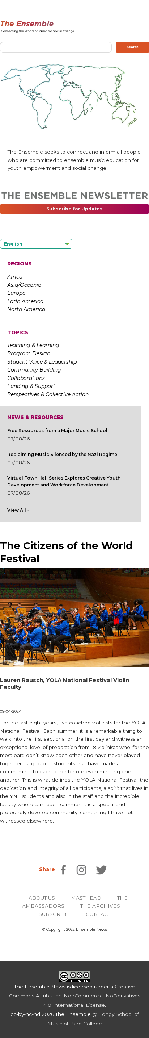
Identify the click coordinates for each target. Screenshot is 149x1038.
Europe (16, 293)
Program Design (28, 353)
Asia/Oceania (24, 285)
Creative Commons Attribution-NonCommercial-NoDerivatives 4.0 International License (74, 996)
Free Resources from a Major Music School (57, 430)
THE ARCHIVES (100, 906)
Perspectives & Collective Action (48, 394)
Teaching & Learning (33, 345)
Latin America (25, 301)
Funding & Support (31, 386)
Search (133, 47)
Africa (14, 276)
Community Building (34, 370)
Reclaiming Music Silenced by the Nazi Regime (62, 454)
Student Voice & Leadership (42, 362)
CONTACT (98, 914)
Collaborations (26, 378)
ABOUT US (42, 898)
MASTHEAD (86, 898)
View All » (18, 510)
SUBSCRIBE (54, 914)
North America (26, 309)
